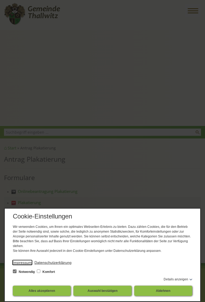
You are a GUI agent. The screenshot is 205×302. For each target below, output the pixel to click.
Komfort (48, 272)
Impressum (22, 262)
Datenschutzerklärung (53, 262)
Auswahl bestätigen (102, 291)
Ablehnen (163, 291)
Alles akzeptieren (42, 291)
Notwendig (27, 272)
